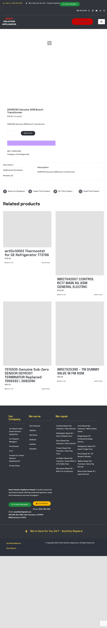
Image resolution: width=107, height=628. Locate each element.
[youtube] (96, 10)
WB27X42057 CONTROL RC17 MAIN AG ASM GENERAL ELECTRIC (75, 283)
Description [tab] (8, 165)
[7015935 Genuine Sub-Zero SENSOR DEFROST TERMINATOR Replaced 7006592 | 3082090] (27, 333)
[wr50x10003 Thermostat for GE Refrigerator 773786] (27, 229)
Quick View (46, 262)
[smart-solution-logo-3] (9, 17)
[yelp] (100, 10)
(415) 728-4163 (44, 509)
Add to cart (28, 133)
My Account (82, 10)
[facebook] (89, 10)
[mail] (104, 10)
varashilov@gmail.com (22, 512)
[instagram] (93, 10)
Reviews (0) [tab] (8, 176)
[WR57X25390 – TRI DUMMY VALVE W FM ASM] (80, 333)
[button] (49, 43)
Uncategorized (22, 154)
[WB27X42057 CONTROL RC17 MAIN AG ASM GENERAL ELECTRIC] (80, 243)
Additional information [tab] (13, 170)
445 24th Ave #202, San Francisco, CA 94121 (26, 515)
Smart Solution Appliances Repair (22, 490)
